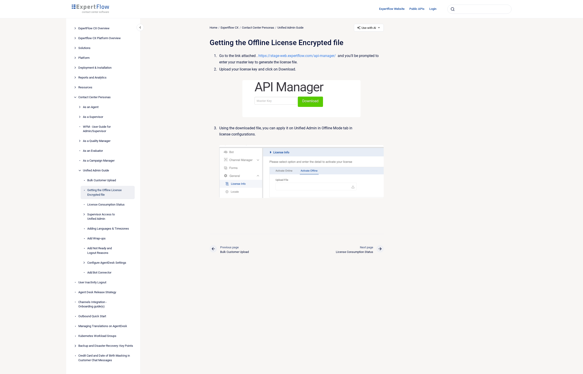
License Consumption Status (106, 204)
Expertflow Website (392, 9)
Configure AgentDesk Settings (106, 262)
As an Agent (91, 107)
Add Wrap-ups (96, 238)
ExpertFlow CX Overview (93, 28)
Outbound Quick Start (92, 316)
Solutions (84, 48)
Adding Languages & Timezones (108, 228)
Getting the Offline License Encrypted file (104, 192)
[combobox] (479, 9)
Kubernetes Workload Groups (97, 336)
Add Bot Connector (99, 272)
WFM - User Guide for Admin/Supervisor (97, 129)
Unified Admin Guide (96, 170)
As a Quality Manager (96, 141)
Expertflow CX (229, 27)
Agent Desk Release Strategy (97, 292)
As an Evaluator (93, 150)
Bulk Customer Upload (101, 180)
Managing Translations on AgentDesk (102, 326)
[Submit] (452, 9)
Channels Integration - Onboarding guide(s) (92, 304)
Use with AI (368, 28)
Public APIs (416, 9)
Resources (85, 87)
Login (432, 9)
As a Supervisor (93, 117)
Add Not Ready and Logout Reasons (99, 251)
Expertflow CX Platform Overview (99, 38)
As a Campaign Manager (99, 160)
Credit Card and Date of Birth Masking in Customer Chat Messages (104, 358)
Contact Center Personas (94, 97)
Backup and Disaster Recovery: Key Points (105, 345)
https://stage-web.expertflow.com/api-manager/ (297, 56)
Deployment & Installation (95, 67)
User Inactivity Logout (92, 282)
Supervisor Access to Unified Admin (101, 217)
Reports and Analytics (92, 77)
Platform (84, 58)
